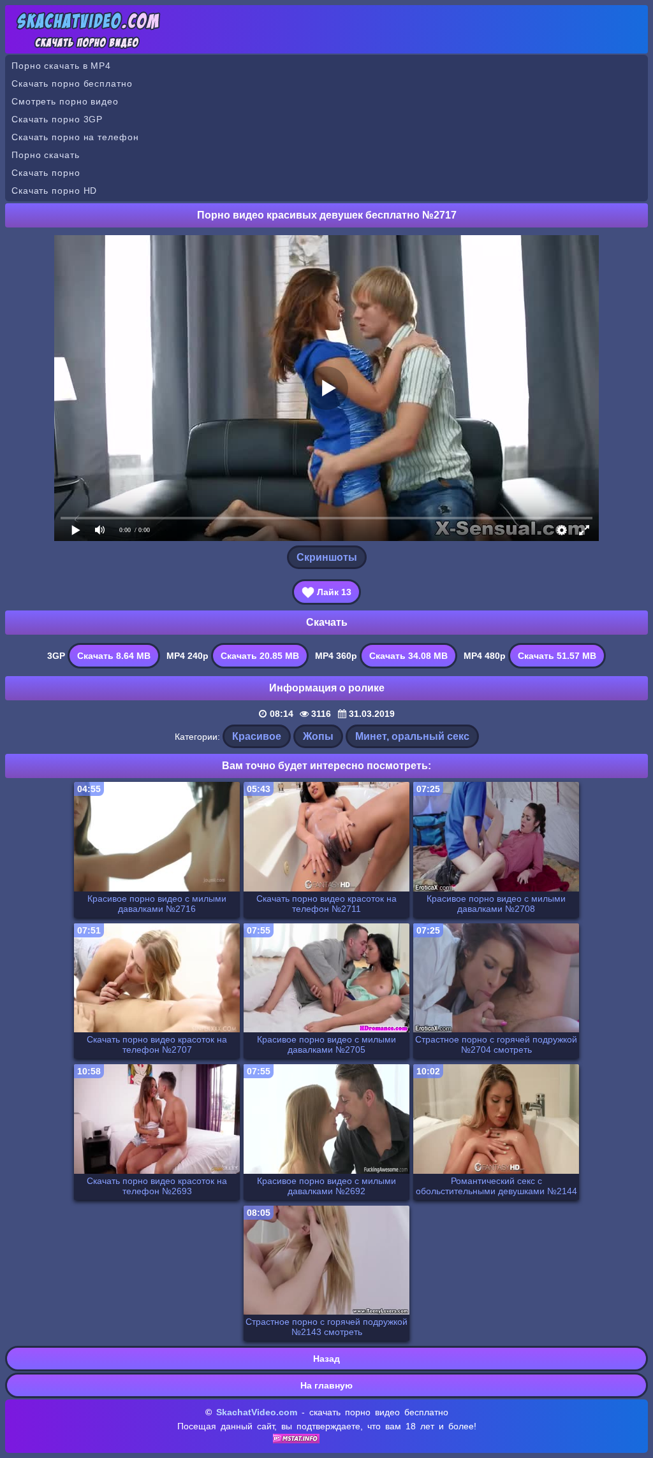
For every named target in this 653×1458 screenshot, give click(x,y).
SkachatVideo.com (256, 1412)
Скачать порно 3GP (57, 119)
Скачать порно (45, 173)
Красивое (256, 736)
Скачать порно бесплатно (72, 83)
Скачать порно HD (54, 190)
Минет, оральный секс (412, 736)
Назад (326, 1358)
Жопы (318, 736)
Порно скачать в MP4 (61, 66)
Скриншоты (327, 557)
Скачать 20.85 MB (260, 656)
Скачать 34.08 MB (408, 656)
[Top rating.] (296, 1440)
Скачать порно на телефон (75, 137)
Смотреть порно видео (65, 101)
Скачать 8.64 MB (113, 656)
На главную (326, 1385)
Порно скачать (45, 155)
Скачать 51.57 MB (557, 656)
